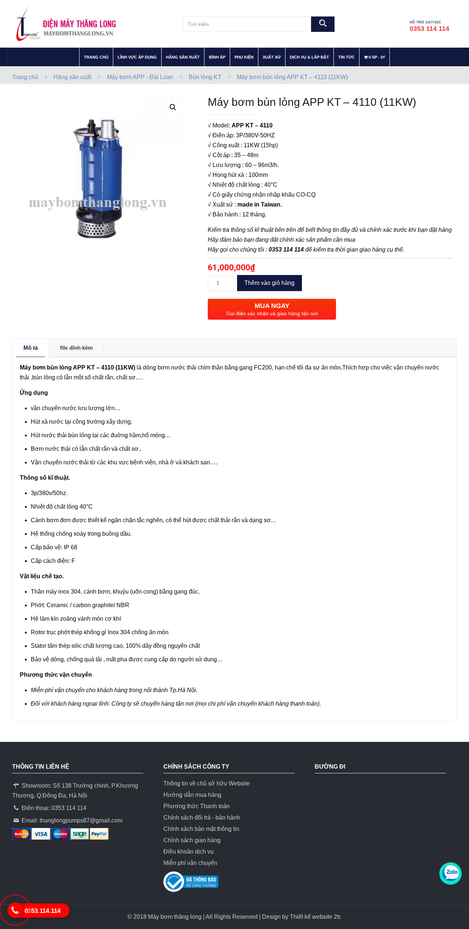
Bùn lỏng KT (205, 77)
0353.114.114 (42, 910)
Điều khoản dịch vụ (188, 851)
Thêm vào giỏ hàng (269, 283)
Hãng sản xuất (72, 77)
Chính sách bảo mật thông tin (201, 829)
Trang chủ (25, 77)
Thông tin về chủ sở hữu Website (206, 783)
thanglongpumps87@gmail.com (81, 820)
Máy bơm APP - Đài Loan (140, 77)
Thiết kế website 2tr (315, 917)
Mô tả (30, 348)
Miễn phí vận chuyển (190, 863)
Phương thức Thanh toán (196, 806)
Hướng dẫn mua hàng (192, 795)
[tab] (30, 348)
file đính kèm (76, 348)
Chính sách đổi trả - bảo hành (201, 817)
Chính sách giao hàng (192, 840)
